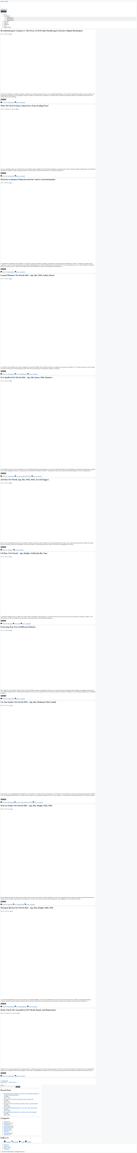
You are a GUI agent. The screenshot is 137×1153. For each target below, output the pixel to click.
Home (5, 14)
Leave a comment (20, 102)
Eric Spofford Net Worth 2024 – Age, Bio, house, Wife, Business (26, 377)
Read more (3, 99)
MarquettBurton (23, 1006)
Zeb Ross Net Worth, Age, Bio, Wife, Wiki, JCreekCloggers (25, 480)
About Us (6, 1144)
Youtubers (6, 24)
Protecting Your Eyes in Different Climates (18, 627)
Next (15, 1082)
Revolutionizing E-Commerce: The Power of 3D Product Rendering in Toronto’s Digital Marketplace (42, 31)
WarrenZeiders (20, 904)
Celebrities (6, 16)
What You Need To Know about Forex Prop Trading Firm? (25, 106)
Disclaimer (6, 1149)
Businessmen (10, 20)
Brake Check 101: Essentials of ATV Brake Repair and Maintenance (28, 1010)
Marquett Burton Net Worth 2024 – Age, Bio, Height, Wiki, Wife (27, 908)
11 (11, 1082)
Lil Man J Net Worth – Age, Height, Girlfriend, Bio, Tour (24, 553)
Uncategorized (7, 1133)
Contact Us (6, 1146)
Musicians (6, 21)
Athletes (6, 23)
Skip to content (4, 1)
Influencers (10, 17)
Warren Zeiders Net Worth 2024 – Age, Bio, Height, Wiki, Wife (26, 806)
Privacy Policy (7, 1147)
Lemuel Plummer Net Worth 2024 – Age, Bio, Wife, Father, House (27, 275)
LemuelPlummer (23, 374)
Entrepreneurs (10, 18)
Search (2, 1085)
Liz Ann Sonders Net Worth (25, 802)
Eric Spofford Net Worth (25, 476)
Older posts (5, 1080)
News (5, 26)
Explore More (7, 27)
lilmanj (18, 623)
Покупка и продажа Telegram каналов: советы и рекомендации (28, 179)
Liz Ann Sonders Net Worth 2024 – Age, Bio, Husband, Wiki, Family (28, 702)
